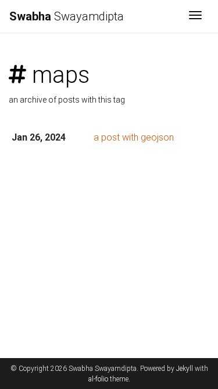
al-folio (98, 379)
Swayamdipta (66, 16)
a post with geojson (134, 137)
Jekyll (184, 369)
